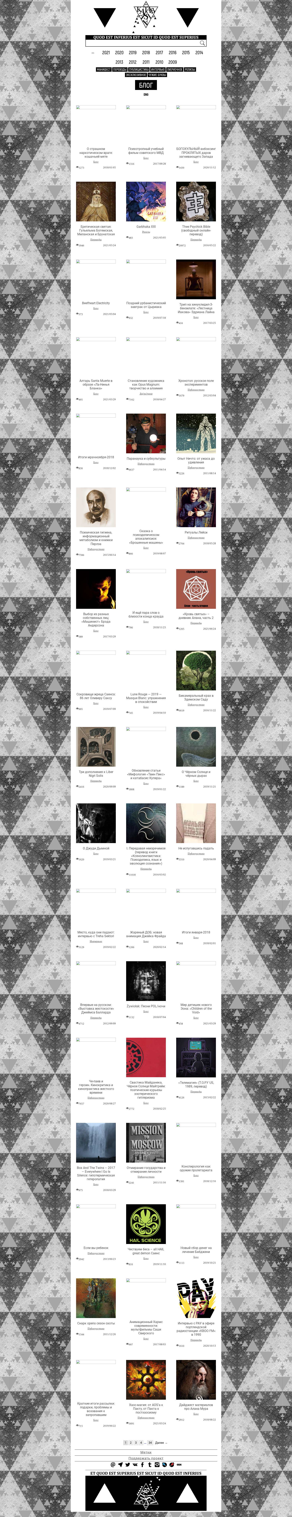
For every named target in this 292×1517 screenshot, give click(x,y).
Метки (146, 1452)
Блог (146, 85)
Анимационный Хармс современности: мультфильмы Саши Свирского (146, 1327)
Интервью (158, 69)
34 (150, 1443)
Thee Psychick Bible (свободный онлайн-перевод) (196, 230)
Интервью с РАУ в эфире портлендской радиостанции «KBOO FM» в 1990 (196, 1329)
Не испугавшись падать (196, 848)
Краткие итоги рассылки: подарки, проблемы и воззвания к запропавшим (96, 1409)
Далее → (161, 1443)
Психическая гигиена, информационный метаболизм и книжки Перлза (96, 538)
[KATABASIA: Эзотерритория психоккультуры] (146, 14)
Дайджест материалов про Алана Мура (196, 1407)
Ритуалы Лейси (196, 532)
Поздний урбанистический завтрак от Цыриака (146, 305)
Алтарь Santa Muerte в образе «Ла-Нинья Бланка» (95, 384)
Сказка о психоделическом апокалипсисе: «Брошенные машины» (146, 536)
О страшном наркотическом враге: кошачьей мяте (96, 152)
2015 (186, 52)
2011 (146, 62)
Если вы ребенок (96, 1248)
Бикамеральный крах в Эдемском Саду (196, 697)
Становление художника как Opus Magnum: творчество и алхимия (146, 384)
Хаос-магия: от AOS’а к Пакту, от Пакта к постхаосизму (146, 1408)
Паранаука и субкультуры (146, 458)
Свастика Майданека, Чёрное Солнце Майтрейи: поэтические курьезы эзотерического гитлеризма (146, 1090)
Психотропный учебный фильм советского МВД (146, 150)
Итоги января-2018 (196, 932)
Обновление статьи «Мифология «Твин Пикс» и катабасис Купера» (146, 774)
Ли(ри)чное (174, 69)
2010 (159, 62)
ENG (146, 94)
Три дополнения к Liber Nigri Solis (96, 774)
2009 (172, 62)
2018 (146, 52)
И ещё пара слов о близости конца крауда (146, 614)
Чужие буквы (157, 75)
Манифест (104, 69)
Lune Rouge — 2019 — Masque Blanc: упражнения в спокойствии (146, 698)
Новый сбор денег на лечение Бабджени (196, 1250)
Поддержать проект (146, 1458)
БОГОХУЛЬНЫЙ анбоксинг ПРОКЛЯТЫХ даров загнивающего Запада (196, 152)
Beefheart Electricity (96, 303)
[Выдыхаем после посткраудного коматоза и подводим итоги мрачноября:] (96, 416)
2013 (119, 62)
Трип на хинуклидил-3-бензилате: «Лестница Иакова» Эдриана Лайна (196, 308)
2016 (173, 52)
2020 (119, 52)
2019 (133, 52)
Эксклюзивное (136, 75)
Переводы (120, 69)
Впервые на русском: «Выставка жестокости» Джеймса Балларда (96, 1008)
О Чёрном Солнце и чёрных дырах (196, 774)
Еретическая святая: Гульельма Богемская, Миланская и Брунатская (96, 230)
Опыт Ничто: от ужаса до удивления (196, 460)
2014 (199, 52)
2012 (132, 62)
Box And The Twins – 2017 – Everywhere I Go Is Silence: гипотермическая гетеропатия (96, 1173)
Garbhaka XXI (146, 227)
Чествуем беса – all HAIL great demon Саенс (146, 1251)
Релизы (190, 69)
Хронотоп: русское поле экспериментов (196, 382)
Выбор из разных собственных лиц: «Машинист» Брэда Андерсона (95, 619)
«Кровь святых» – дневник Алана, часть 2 (196, 616)
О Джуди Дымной (96, 848)
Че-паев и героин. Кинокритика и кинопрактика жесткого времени (96, 1087)
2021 (106, 52)
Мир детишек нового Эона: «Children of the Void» (196, 1008)
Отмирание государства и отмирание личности (146, 1169)
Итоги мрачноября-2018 (96, 457)
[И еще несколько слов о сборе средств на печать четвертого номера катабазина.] (146, 572)
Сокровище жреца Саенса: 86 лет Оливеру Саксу (96, 696)
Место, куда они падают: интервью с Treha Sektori (96, 934)
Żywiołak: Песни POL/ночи (146, 1006)
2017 (159, 52)
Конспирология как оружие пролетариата (196, 1168)
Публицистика (139, 69)
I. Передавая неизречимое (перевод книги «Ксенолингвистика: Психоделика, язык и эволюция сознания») (146, 856)
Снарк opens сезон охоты (96, 1323)
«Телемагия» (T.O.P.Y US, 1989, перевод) (196, 1084)
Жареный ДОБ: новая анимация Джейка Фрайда (146, 934)
